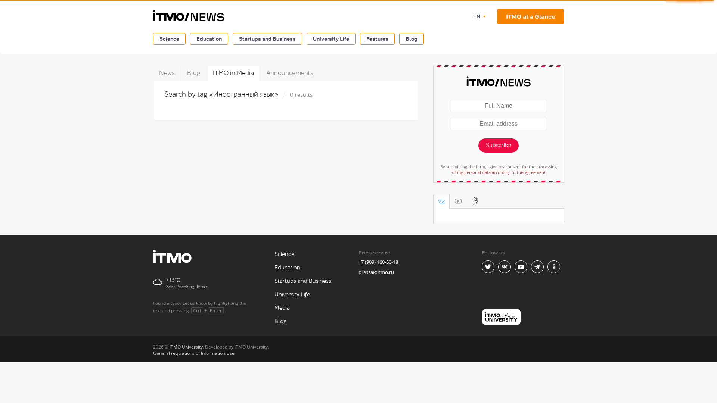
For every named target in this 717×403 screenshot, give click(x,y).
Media (282, 308)
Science (169, 38)
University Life (331, 38)
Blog (412, 38)
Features (377, 38)
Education (209, 38)
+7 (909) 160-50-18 (378, 262)
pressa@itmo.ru (376, 272)
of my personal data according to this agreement (499, 172)
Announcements (289, 73)
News (167, 73)
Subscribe (498, 145)
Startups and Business (267, 38)
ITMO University (186, 347)
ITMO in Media (233, 73)
